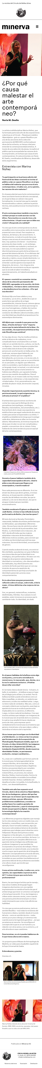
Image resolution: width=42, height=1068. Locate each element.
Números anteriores (11, 1063)
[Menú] (37, 26)
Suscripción (23, 1063)
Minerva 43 (26, 1044)
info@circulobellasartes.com (26, 1057)
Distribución (33, 1063)
